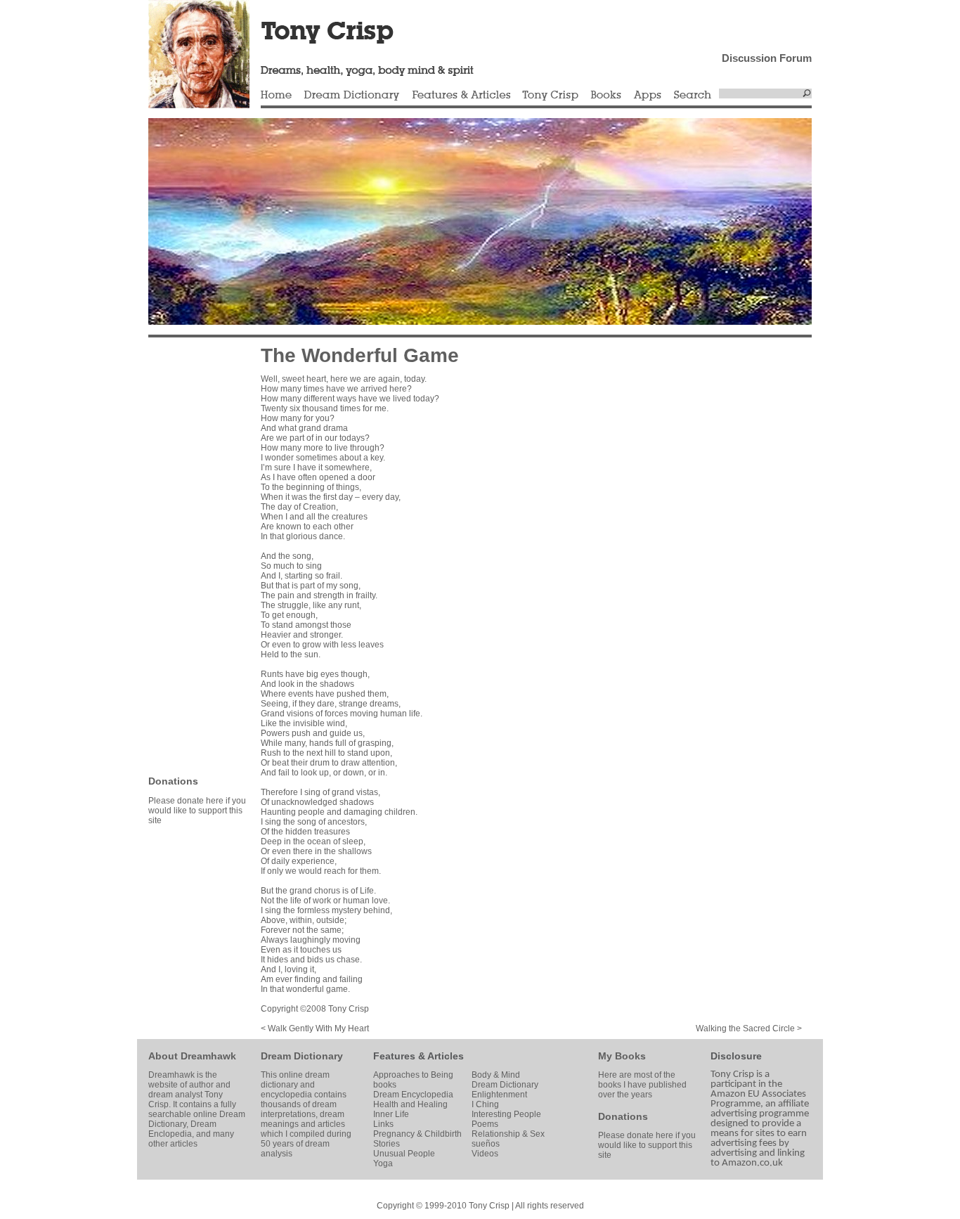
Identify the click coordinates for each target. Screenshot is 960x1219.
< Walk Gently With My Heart (315, 1028)
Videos (485, 1154)
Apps (647, 96)
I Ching (485, 1104)
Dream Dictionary (352, 96)
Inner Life (391, 1114)
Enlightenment (499, 1094)
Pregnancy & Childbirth (417, 1134)
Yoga (383, 1163)
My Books (622, 1056)
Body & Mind (496, 1075)
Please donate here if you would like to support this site (197, 810)
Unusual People (404, 1154)
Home (276, 96)
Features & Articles (461, 96)
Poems (485, 1124)
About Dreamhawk (192, 1056)
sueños (486, 1144)
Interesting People (506, 1114)
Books (605, 96)
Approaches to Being (413, 1075)
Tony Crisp (550, 96)
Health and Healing (410, 1104)
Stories (386, 1144)
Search (693, 96)
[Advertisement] (190, 555)
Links (383, 1124)
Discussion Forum (767, 58)
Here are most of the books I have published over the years (642, 1084)
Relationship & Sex (508, 1134)
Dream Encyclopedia (413, 1094)
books (384, 1085)
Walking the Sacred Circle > (749, 1028)
